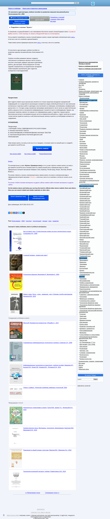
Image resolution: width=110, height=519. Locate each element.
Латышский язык (85, 225)
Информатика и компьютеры (89, 110)
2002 (23, 221)
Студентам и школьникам (88, 172)
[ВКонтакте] (9, 213)
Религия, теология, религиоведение (91, 160)
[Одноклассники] (12, 213)
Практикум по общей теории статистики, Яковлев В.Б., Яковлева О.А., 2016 (47, 450)
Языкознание (84, 246)
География (83, 166)
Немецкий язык (85, 194)
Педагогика (83, 127)
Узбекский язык (84, 209)
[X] (24, 213)
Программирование (86, 330)
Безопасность (84, 355)
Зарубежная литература (87, 170)
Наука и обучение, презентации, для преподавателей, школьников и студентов (90, 92)
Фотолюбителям (85, 280)
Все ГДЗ (81, 85)
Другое (81, 365)
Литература (83, 106)
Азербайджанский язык (87, 215)
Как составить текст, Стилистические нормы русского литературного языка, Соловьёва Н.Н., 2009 (47, 232)
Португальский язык (86, 229)
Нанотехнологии (85, 289)
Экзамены (82, 89)
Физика (82, 108)
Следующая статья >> (52, 492)
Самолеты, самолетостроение (89, 294)
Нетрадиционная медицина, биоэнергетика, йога (88, 337)
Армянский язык (85, 204)
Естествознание (85, 168)
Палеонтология (85, 164)
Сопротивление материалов (89, 184)
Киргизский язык (85, 250)
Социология (83, 125)
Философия (83, 147)
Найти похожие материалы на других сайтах (39, 18)
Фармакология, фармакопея (89, 287)
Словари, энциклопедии (87, 352)
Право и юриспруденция (87, 149)
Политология (84, 116)
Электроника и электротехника (89, 285)
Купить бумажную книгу (18, 196)
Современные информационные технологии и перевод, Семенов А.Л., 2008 (47, 342)
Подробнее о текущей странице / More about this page (57, 19)
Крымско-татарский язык (87, 213)
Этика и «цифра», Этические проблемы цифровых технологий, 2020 (45, 387)
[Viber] (16, 213)
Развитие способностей (87, 326)
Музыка (82, 156)
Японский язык (84, 235)
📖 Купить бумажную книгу (19, 18)
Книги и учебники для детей (88, 66)
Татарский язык (85, 206)
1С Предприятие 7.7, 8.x (87, 342)
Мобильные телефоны (87, 298)
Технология (83, 123)
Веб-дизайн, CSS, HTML (87, 344)
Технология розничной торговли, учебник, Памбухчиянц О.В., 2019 (44, 471)
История (82, 141)
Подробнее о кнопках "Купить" (21, 27)
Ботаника (83, 133)
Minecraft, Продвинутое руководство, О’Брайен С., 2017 (41, 323)
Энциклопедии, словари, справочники (91, 361)
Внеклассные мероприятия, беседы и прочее (88, 63)
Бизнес (82, 270)
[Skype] (21, 213)
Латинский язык (85, 198)
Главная (81, 79)
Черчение (83, 143)
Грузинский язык (85, 248)
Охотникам (83, 296)
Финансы (83, 266)
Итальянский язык (85, 196)
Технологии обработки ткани (89, 303)
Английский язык (85, 188)
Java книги (83, 318)
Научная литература (86, 178)
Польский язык (84, 227)
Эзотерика (83, 278)
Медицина (83, 332)
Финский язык (84, 243)
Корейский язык (85, 211)
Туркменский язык (85, 252)
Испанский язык (85, 192)
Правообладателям (45, 154)
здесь (73, 37)
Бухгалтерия (84, 268)
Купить (10, 161)
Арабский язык (84, 217)
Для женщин (84, 322)
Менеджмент (84, 260)
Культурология (84, 174)
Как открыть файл (30, 154)
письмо (45, 221)
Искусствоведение (86, 121)
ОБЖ (81, 139)
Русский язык (84, 104)
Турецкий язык (84, 219)
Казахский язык (85, 221)
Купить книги (42, 148)
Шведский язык (85, 233)
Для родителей (84, 176)
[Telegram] (19, 213)
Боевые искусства (85, 359)
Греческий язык (85, 223)
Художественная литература (89, 135)
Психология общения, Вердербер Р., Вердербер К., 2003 (41, 274)
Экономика (83, 264)
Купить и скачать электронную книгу (38, 197)
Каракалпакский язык (86, 254)
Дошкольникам (84, 98)
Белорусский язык (85, 202)
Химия (82, 112)
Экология (83, 158)
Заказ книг (83, 316)
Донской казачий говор (87, 237)
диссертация (37, 221)
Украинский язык (85, 200)
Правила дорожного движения (89, 129)
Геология (83, 314)
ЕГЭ (80, 87)
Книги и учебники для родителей (90, 68)
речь (50, 221)
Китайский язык (85, 241)
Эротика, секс (84, 350)
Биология (83, 114)
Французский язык (85, 190)
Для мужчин (83, 346)
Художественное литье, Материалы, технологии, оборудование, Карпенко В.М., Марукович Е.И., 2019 (48, 429)
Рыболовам (83, 348)
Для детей (83, 119)
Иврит (82, 239)
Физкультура (84, 153)
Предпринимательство (87, 272)
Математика (83, 102)
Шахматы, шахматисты (87, 328)
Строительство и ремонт (87, 301)
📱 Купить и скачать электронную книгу (19, 22)
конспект (29, 221)
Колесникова (16, 221)
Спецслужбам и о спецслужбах (90, 334)
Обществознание (85, 162)
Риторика (83, 137)
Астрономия (84, 151)
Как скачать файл (15, 154)
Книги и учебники (84, 96)
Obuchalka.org (13, 515)
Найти (81, 367)
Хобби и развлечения (86, 283)
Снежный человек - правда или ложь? (35, 255)
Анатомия (83, 131)
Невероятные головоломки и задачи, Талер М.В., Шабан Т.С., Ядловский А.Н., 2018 (48, 408)
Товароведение (85, 274)
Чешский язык (84, 231)
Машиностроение (85, 320)
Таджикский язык (85, 256)
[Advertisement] (59, 60)
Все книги (82, 363)
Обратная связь (84, 369)
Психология (83, 145)
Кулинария (83, 357)
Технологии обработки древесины (91, 308)
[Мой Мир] (14, 213)
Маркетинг (83, 262)
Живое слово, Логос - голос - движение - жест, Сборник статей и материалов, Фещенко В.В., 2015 (48, 295)
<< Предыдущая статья (32, 492)
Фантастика (83, 340)
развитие (56, 221)
